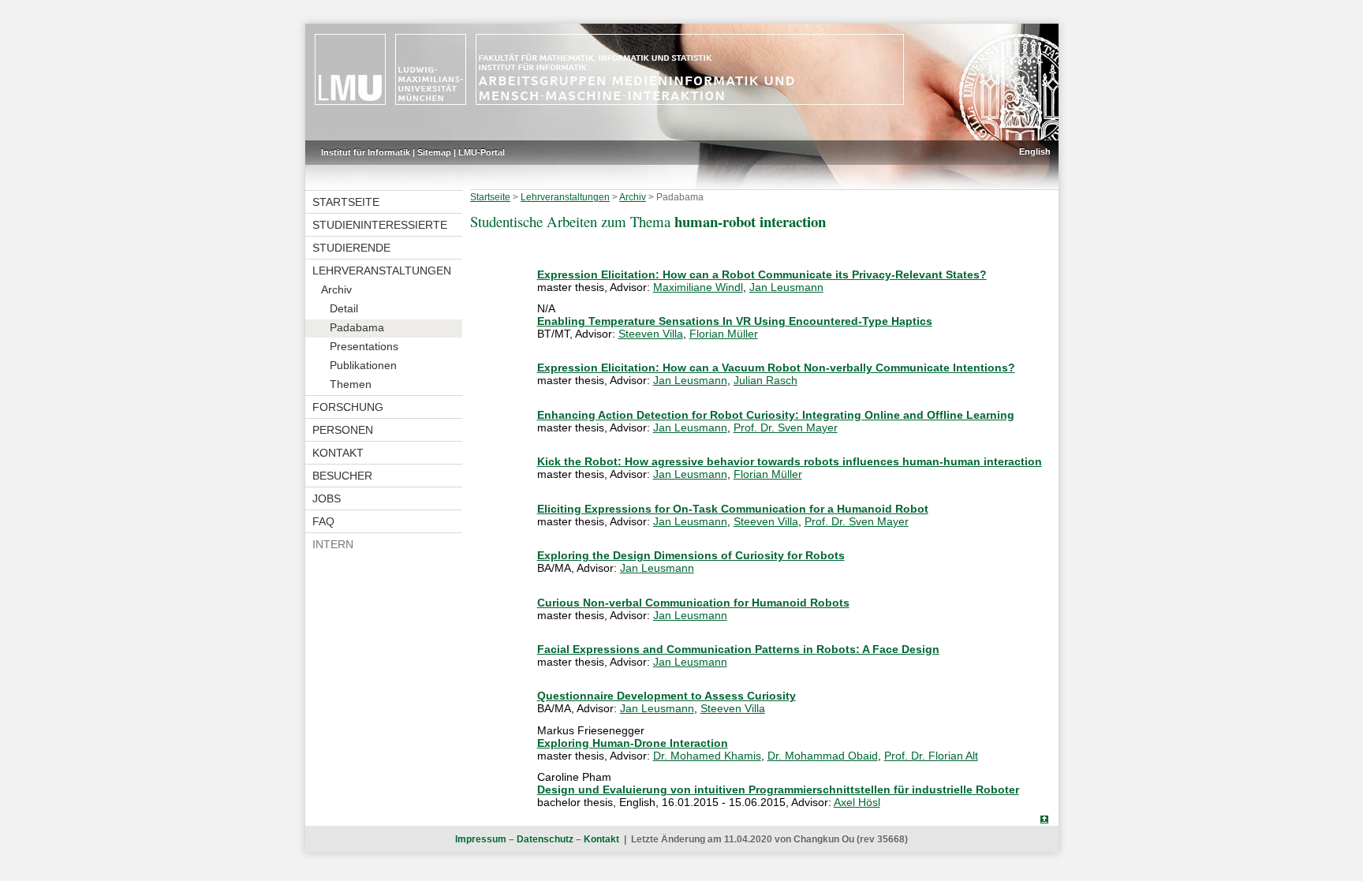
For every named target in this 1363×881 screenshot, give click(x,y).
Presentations (364, 346)
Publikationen (363, 365)
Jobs (326, 498)
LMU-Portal (481, 152)
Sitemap (434, 152)
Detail (344, 308)
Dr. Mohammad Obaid (822, 755)
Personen (342, 430)
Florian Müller (723, 333)
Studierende (351, 247)
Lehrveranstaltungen (381, 270)
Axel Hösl (857, 802)
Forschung (347, 407)
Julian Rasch (765, 380)
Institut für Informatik (365, 152)
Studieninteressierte (379, 224)
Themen (351, 384)
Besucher (342, 475)
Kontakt (338, 452)
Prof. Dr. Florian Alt (931, 755)
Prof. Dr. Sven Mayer (786, 427)
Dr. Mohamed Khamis (707, 755)
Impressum (480, 839)
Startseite (345, 202)
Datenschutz (545, 839)
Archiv (336, 289)
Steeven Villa (650, 333)
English (1035, 151)
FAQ (323, 521)
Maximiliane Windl (698, 287)
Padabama (357, 327)
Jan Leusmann (786, 287)
